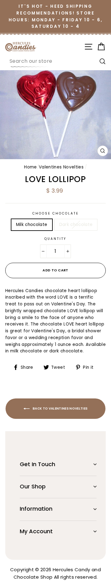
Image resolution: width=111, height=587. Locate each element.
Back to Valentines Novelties (60, 408)
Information (36, 509)
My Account (36, 531)
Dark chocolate (76, 225)
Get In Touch (37, 464)
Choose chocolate (55, 213)
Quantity (55, 238)
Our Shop (33, 486)
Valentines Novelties (61, 167)
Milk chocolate (31, 225)
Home (30, 167)
